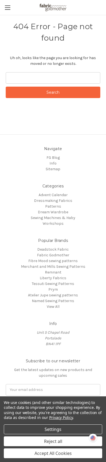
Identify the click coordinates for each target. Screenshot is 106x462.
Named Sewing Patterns (53, 301)
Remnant (53, 272)
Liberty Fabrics (53, 278)
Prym (53, 289)
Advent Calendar (53, 195)
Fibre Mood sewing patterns (53, 261)
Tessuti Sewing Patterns (53, 283)
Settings (53, 429)
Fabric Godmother (53, 255)
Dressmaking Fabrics (53, 200)
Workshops (53, 223)
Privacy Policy (61, 417)
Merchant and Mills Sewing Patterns (53, 266)
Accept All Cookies (53, 453)
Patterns (53, 206)
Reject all (53, 441)
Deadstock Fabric (53, 249)
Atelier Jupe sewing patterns (53, 295)
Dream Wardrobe (53, 212)
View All (53, 306)
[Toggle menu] (7, 7)
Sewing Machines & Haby (53, 217)
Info (53, 163)
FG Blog (53, 157)
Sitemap (53, 169)
